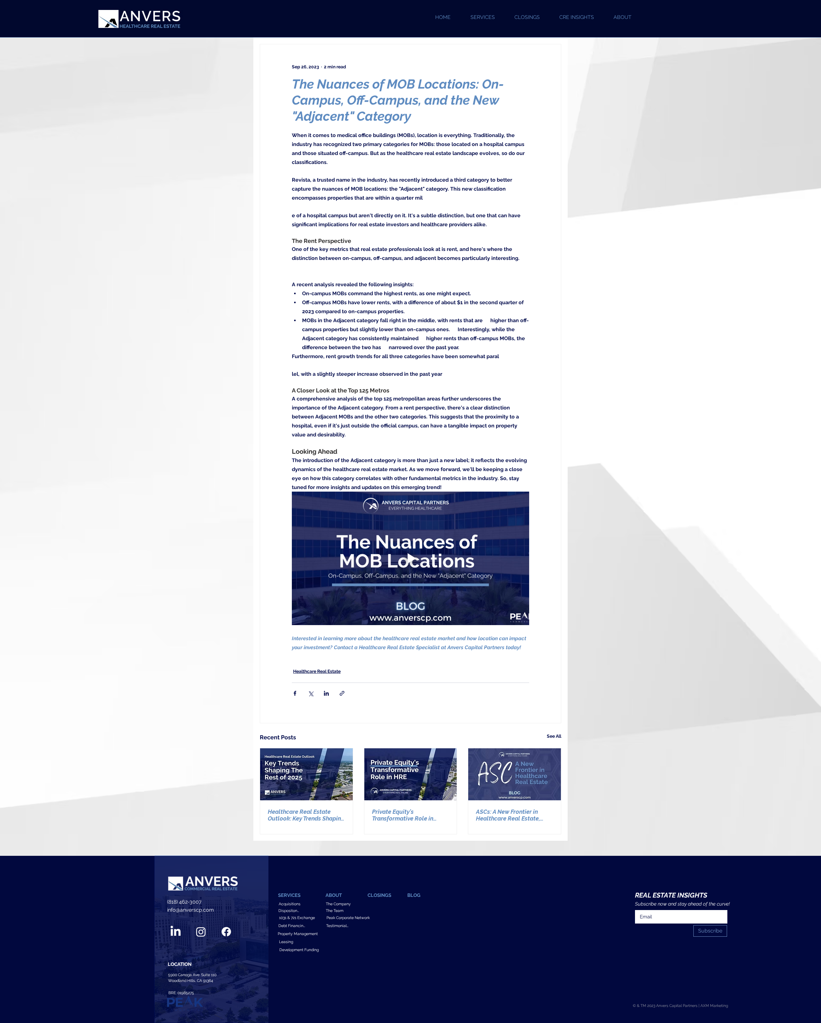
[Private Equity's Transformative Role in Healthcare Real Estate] (410, 774)
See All (554, 736)
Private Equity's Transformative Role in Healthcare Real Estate (403, 815)
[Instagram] (201, 931)
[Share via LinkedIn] (326, 693)
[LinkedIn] (175, 931)
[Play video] (410, 558)
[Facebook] (226, 931)
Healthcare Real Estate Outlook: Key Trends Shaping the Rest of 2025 (306, 815)
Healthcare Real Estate (317, 671)
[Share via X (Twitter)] (311, 693)
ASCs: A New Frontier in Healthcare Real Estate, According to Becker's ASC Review (512, 815)
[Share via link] (342, 693)
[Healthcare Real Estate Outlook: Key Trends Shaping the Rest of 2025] (306, 774)
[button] (622, 17)
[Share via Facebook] (295, 693)
